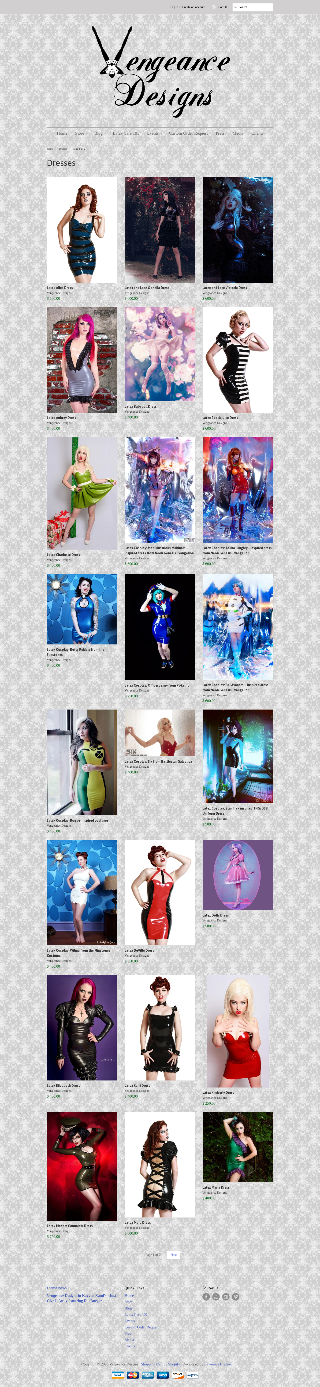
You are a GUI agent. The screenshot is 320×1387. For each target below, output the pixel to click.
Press (128, 1333)
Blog (128, 1308)
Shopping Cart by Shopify (160, 1364)
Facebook (206, 1297)
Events (130, 1321)
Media (129, 1340)
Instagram (226, 1297)
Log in (174, 7)
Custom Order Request (142, 1327)
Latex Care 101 (136, 1315)
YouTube (216, 1297)
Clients (130, 1346)
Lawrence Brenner (218, 1364)
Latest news (57, 1288)
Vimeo (235, 1297)
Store (128, 1302)
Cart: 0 (222, 7)
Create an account (193, 7)
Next (174, 1255)
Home (129, 1296)
